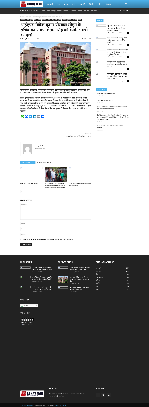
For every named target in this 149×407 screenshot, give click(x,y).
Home (22, 17)
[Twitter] (123, 11)
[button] (126, 4)
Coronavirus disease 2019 (105, 100)
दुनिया (66, 4)
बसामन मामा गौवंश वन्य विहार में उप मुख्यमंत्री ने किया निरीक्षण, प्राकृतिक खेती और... (117, 52)
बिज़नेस (91, 4)
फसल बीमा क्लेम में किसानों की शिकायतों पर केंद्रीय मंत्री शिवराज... (42, 268)
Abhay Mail (25, 39)
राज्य (73, 4)
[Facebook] (120, 11)
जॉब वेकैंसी (93, 11)
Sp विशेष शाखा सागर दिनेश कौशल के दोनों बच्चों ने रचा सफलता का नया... (116, 28)
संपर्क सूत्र (108, 4)
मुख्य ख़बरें (50, 4)
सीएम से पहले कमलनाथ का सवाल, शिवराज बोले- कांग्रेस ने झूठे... (80, 268)
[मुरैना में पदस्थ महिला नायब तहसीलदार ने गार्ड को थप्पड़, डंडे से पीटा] (101, 66)
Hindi (25, 305)
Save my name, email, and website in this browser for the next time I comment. (48, 239)
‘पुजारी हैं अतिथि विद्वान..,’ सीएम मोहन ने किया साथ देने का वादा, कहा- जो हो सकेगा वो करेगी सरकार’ (112, 108)
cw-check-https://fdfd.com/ (29, 183)
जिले (35, 19)
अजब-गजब (86, 11)
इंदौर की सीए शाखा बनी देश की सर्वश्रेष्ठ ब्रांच (78, 136)
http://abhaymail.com (39, 148)
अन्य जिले (65, 11)
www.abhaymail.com (28, 405)
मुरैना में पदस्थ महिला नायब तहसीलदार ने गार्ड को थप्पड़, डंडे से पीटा (117, 64)
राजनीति (82, 4)
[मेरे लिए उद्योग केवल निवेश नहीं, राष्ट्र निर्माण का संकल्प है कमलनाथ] (80, 174)
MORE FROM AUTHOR (44, 162)
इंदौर (48, 11)
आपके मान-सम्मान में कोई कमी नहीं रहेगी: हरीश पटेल (79, 288)
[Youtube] (127, 11)
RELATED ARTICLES (28, 162)
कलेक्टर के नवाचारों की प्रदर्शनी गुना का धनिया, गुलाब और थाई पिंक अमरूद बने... (117, 76)
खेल (100, 4)
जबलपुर (53, 11)
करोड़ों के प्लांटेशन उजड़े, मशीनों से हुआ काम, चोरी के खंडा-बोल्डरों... (42, 278)
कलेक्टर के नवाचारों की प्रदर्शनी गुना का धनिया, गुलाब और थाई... (41, 288)
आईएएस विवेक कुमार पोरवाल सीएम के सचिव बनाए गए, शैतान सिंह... (79, 279)
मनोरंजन (74, 11)
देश (58, 4)
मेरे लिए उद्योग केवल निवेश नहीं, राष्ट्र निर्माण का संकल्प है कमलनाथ (110, 127)
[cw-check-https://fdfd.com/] (31, 174)
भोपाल (43, 11)
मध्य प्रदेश (64, 19)
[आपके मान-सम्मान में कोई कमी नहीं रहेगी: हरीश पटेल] (63, 290)
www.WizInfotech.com (59, 405)
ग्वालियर (59, 11)
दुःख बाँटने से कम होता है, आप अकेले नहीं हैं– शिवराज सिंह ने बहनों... (117, 40)
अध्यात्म (80, 11)
